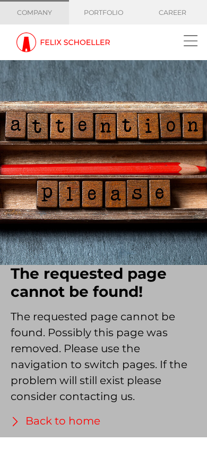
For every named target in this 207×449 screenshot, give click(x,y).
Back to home (61, 420)
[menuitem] (34, 13)
